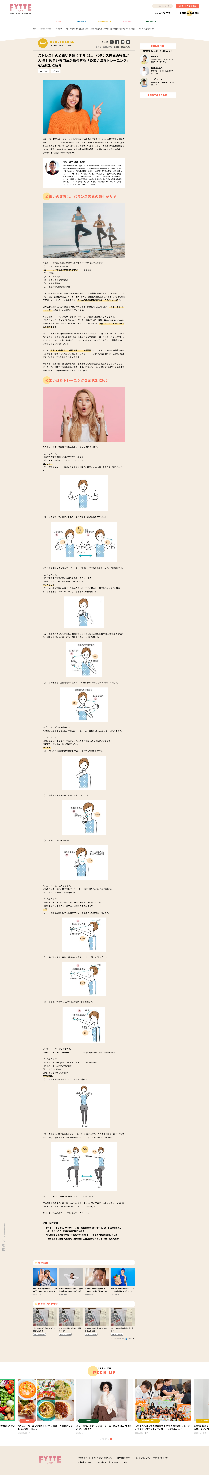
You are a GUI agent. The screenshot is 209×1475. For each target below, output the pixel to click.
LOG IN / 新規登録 (187, 6)
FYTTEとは (82, 1458)
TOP (34, 29)
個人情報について (124, 1458)
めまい (56, 71)
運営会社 (115, 1462)
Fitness (81, 22)
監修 (125, 1462)
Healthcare (104, 22)
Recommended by (118, 1339)
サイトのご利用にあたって (102, 1458)
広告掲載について (84, 1462)
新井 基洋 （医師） (78, 162)
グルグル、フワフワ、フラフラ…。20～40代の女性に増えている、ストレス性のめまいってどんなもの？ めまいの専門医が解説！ (84, 1229)
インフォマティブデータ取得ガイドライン (152, 1458)
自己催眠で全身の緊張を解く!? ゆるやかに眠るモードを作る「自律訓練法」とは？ (82, 1234)
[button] (98, 1439)
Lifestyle (150, 22)
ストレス (44, 71)
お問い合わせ (102, 1462)
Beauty (127, 22)
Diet (58, 22)
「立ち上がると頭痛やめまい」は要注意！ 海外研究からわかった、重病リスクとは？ (83, 1238)
